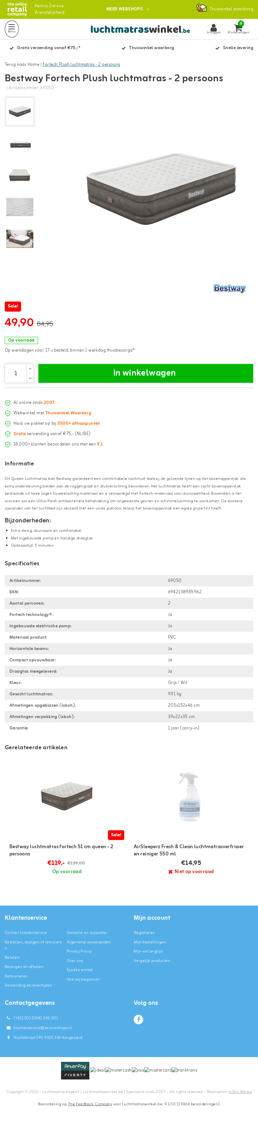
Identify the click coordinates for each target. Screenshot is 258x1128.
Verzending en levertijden (28, 985)
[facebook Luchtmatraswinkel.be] (138, 1019)
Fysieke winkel (80, 970)
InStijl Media (240, 1092)
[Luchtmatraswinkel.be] (17, 9)
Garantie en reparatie (87, 932)
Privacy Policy (79, 951)
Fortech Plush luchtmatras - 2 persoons (81, 64)
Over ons (75, 961)
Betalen (12, 957)
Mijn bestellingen (150, 942)
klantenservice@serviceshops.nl (43, 1028)
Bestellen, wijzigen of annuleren (33, 945)
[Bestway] (229, 288)
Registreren (144, 932)
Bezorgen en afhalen (24, 967)
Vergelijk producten (152, 961)
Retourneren (16, 976)
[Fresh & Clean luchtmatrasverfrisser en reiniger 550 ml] (191, 795)
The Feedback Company (90, 1104)
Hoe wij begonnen (83, 979)
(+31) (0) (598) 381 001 (35, 1018)
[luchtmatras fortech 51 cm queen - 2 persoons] (66, 795)
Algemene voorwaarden (89, 942)
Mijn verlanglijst (148, 951)
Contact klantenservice (26, 932)
